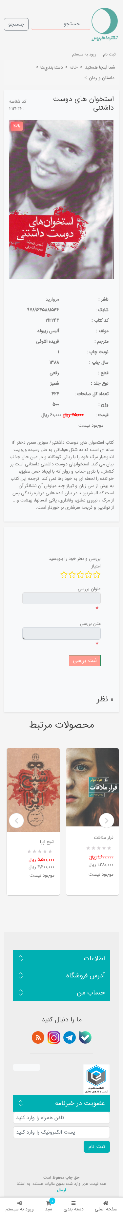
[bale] (85, 1037)
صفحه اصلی (106, 1209)
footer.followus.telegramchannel (69, 1037)
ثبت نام (109, 54)
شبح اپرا (47, 841)
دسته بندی (74, 1209)
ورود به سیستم (20, 1209)
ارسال (61, 1190)
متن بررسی (90, 623)
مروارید (52, 299)
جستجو (16, 24)
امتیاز (96, 566)
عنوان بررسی (89, 588)
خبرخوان (38, 1037)
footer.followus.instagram (54, 1037)
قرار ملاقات (103, 837)
